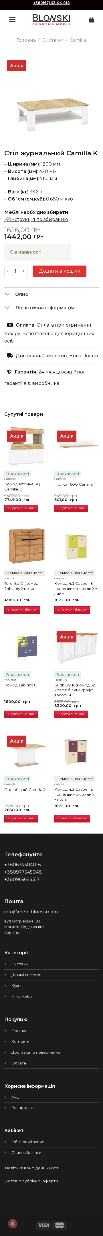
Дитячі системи (26, 974)
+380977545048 (23, 872)
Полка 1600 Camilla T (75, 484)
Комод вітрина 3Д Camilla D (22, 486)
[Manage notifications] (12, 1223)
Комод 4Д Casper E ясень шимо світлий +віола (74, 794)
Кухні (16, 985)
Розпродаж (22, 1107)
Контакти (20, 1041)
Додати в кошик (60, 271)
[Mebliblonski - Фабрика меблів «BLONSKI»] (51, 19)
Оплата (18, 1063)
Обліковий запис (27, 1141)
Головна (26, 40)
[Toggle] (9, 294)
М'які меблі (22, 996)
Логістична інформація (44, 307)
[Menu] (12, 19)
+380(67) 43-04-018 (51, 3)
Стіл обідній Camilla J (24, 789)
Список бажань (26, 1152)
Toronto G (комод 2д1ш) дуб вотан (21, 586)
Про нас (19, 1030)
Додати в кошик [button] (21, 508)
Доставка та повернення (35, 1052)
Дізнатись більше (22, 610)
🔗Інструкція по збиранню (36, 219)
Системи (53, 40)
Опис (21, 294)
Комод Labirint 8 (20, 685)
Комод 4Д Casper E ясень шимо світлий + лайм (75, 588)
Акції (15, 1097)
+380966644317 (22, 879)
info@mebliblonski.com (31, 912)
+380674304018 (22, 864)
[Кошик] (91, 19)
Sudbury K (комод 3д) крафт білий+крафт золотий (75, 690)
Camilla (78, 40)
